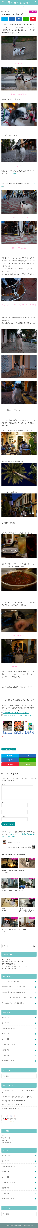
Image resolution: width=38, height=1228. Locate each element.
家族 (5, 1050)
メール (3, 809)
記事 (14, 173)
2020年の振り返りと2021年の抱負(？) (14, 992)
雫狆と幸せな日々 (18, 1225)
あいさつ (6, 1017)
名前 (3, 802)
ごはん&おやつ (8, 1028)
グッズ (5, 1039)
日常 (14, 749)
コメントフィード (7, 1140)
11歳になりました (7, 1101)
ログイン (4, 1135)
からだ (5, 1023)
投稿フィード (5, 1138)
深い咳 (3, 1108)
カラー (5, 1033)
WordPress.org (6, 1142)
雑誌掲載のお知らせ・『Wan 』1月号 (14, 987)
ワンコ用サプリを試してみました (13, 1003)
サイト (3, 816)
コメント (4, 784)
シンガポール (6, 749)
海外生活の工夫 (8, 1061)
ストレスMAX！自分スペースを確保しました (17, 997)
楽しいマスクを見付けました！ (12, 981)
